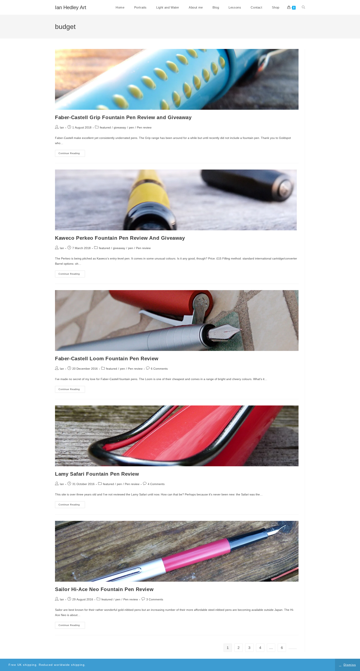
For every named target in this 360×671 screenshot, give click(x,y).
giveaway (120, 127)
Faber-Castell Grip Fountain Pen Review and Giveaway (123, 117)
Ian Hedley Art (70, 7)
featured (105, 127)
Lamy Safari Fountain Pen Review (97, 474)
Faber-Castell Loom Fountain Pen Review (107, 358)
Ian (62, 127)
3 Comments (154, 599)
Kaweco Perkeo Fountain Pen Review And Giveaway (120, 238)
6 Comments (159, 368)
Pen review (144, 127)
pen (131, 127)
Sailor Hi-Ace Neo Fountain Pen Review (104, 589)
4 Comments (156, 484)
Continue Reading (72, 154)
